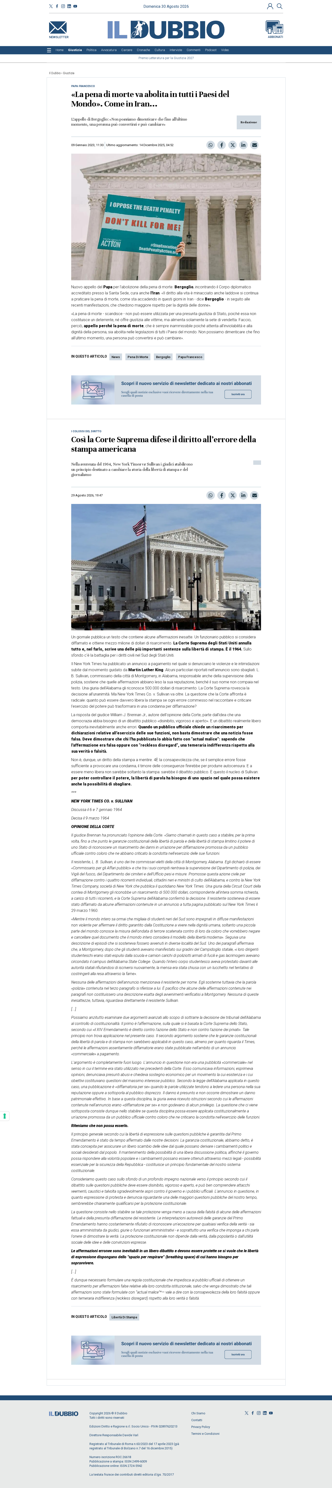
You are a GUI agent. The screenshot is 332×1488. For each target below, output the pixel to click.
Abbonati (275, 37)
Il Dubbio (55, 73)
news (116, 357)
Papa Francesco (190, 357)
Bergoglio (163, 357)
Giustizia (68, 73)
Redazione (249, 122)
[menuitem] (59, 50)
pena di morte (138, 357)
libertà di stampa (124, 1317)
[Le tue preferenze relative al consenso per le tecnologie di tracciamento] (4, 1116)
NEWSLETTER (59, 36)
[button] (270, 6)
